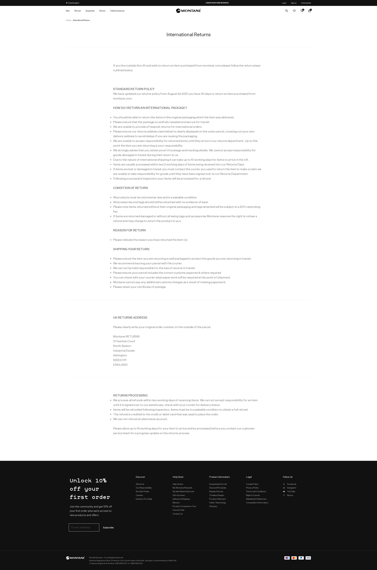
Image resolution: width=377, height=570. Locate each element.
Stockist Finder (142, 491)
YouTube (291, 491)
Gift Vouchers (179, 495)
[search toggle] (286, 11)
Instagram (291, 488)
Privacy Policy (252, 488)
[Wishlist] (294, 11)
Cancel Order (179, 510)
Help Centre (178, 484)
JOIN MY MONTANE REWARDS (188, 3)
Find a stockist (306, 3)
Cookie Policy (252, 484)
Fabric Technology (217, 502)
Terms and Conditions (256, 491)
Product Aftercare (217, 499)
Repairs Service (216, 491)
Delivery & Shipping (181, 499)
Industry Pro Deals (144, 499)
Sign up (293, 3)
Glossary (213, 506)
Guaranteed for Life (218, 484)
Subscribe (108, 528)
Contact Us (178, 514)
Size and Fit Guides (217, 488)
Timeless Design (216, 495)
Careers (139, 495)
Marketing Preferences (256, 499)
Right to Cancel (253, 495)
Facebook (291, 484)
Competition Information (257, 502)
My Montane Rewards (182, 488)
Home (68, 20)
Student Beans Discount (183, 491)
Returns (176, 502)
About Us (140, 484)
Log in (284, 3)
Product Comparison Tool (184, 506)
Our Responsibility (144, 488)
